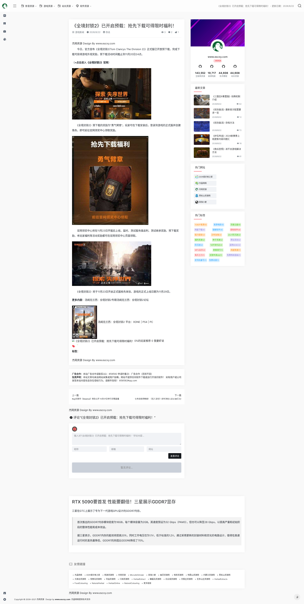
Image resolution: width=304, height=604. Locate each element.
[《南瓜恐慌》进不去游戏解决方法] (202, 152)
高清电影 (219, 224)
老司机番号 (200, 260)
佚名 (107, 32)
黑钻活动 (236, 240)
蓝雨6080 (235, 245)
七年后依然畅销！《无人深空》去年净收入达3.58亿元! (158, 399)
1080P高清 (201, 224)
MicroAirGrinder (137, 575)
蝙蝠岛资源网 (155, 579)
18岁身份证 (216, 245)
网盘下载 (200, 230)
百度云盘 (236, 224)
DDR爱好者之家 (93, 575)
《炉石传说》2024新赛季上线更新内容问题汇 (226, 137)
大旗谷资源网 (80, 579)
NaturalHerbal (98, 583)
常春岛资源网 (96, 579)
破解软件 (218, 230)
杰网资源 (122, 575)
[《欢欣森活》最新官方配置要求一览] (202, 113)
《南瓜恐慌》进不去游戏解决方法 (226, 150)
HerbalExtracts (220, 579)
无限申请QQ (215, 255)
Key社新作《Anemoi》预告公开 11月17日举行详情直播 (95, 399)
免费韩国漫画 (234, 255)
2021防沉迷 (234, 235)
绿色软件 (235, 230)
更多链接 (147, 583)
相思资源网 (178, 575)
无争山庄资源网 (203, 579)
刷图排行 (218, 250)
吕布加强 (216, 235)
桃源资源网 (109, 575)
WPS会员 (200, 250)
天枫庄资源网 (187, 579)
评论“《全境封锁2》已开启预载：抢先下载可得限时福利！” (114, 418)
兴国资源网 (124, 579)
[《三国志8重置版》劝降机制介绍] (202, 100)
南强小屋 (152, 575)
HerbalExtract (139, 579)
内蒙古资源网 (209, 575)
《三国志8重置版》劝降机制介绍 (226, 98)
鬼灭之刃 (200, 255)
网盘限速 (236, 250)
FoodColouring (81, 583)
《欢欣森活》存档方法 (223, 122)
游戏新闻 (79, 32)
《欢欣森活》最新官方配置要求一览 (226, 111)
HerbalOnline (114, 583)
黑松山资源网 (224, 575)
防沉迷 (199, 245)
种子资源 (218, 240)
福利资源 (200, 240)
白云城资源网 (171, 579)
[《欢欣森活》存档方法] (202, 126)
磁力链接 (200, 235)
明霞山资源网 (193, 575)
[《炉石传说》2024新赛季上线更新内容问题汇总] (202, 139)
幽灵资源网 (165, 575)
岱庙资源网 (110, 579)
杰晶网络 (78, 575)
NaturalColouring (131, 583)
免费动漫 (214, 260)
